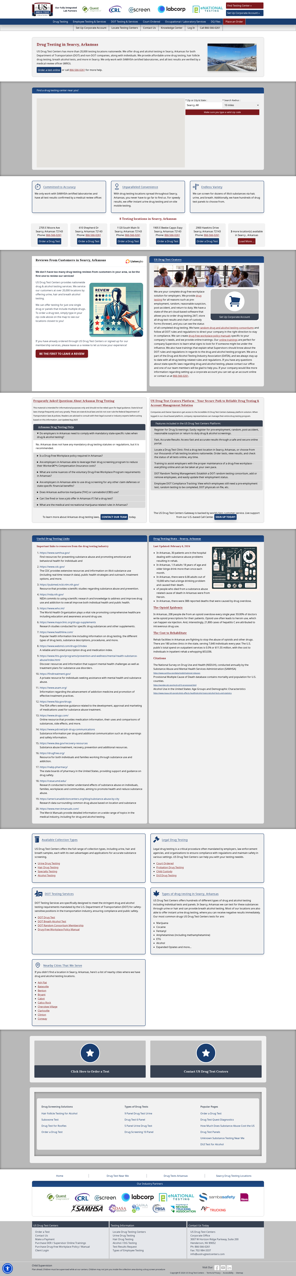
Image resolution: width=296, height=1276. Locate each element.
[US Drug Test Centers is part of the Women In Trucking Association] (213, 1208)
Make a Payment (45, 1239)
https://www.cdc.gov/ (52, 566)
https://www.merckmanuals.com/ (59, 808)
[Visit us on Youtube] (223, 1267)
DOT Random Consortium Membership (61, 925)
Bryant (41, 994)
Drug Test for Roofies (53, 1125)
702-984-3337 (203, 1250)
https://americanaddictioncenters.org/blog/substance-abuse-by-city (79, 799)
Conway (42, 1018)
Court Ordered (151, 21)
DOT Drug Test (46, 917)
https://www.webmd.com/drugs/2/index (63, 646)
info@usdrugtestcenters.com (207, 1254)
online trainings (228, 339)
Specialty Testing (47, 871)
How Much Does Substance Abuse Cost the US (227, 1125)
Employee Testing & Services (89, 21)
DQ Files (215, 21)
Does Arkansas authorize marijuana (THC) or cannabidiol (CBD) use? (79, 492)
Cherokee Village (47, 1006)
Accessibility (228, 1273)
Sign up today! (225, 517)
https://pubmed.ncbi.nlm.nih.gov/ (59, 584)
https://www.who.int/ (52, 608)
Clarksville (43, 1010)
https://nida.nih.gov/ (52, 594)
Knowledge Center (172, 27)
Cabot (41, 998)
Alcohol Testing (47, 875)
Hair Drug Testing (48, 867)
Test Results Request (125, 1246)
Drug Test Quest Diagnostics (217, 1119)
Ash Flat (42, 982)
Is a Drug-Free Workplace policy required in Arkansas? (71, 455)
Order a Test (42, 1232)
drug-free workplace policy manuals (210, 335)
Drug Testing (60, 21)
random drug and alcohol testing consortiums (227, 327)
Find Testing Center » (239, 5)
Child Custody (164, 871)
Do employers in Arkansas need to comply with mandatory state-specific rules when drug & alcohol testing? (87, 435)
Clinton (42, 1014)
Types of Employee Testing (128, 1250)
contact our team (114, 517)
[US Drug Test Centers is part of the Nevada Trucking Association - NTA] (183, 1208)
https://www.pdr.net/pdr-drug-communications (67, 729)
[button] (7, 1268)
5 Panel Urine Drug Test (138, 1125)
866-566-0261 (77, 70)
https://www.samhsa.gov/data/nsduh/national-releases (176, 673)
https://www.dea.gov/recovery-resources (64, 743)
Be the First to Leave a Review (61, 354)
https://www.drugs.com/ (54, 715)
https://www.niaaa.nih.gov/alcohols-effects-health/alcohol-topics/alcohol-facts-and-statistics (192, 693)
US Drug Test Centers (195, 1273)
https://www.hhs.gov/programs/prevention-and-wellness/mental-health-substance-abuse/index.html (88, 658)
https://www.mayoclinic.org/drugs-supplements (68, 622)
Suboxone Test (50, 1119)
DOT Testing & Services (124, 21)
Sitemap (239, 1273)
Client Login (42, 1250)
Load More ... (246, 241)
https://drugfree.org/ (52, 753)
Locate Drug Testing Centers (129, 1232)
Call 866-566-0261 (210, 27)
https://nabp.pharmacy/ (54, 767)
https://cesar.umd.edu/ (53, 781)
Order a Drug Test (49, 241)
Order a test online (49, 70)
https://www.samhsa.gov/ (55, 552)
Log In (191, 27)
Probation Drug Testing (170, 867)
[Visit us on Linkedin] (229, 1267)
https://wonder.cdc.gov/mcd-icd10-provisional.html (174, 685)
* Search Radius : (231, 100)
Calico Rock (44, 1002)
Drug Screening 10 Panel (139, 1132)
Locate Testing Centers (124, 27)
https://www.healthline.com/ (56, 632)
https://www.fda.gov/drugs (56, 701)
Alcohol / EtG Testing (125, 1243)
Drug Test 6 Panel (135, 1119)
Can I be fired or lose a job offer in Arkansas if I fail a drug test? (76, 498)
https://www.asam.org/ (53, 687)
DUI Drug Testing (166, 875)
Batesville (43, 986)
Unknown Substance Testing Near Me (222, 1138)
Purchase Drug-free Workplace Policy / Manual (62, 1246)
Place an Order (234, 21)
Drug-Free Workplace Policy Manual (59, 929)
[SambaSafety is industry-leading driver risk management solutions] (217, 1197)
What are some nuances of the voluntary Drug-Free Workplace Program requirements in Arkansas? (88, 473)
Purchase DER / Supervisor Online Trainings (60, 1243)
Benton (42, 990)
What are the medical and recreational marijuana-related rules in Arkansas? (84, 504)
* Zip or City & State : (196, 100)
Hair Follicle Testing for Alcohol (59, 1113)
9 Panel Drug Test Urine (138, 1113)
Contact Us (149, 27)
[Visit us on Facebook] (216, 1267)
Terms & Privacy (213, 1273)
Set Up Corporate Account (91, 27)
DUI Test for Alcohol (212, 1144)
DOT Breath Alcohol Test (52, 921)
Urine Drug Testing (49, 863)
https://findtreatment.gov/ (55, 674)
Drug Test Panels (210, 1132)
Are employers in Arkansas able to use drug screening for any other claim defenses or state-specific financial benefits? (88, 483)
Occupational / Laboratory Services (185, 21)
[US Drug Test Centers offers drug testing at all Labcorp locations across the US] (172, 9)
